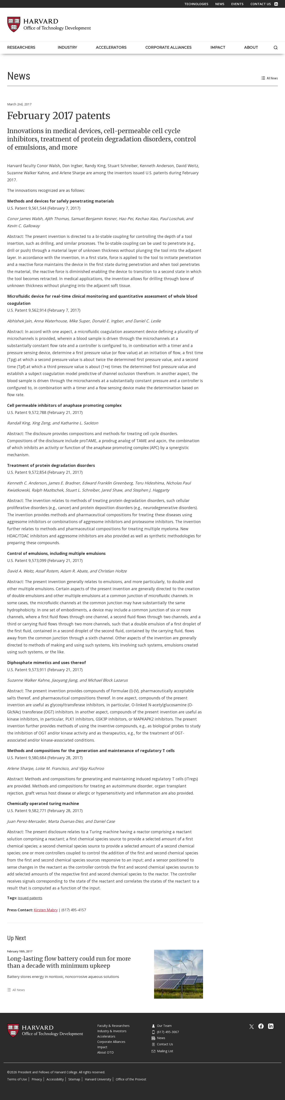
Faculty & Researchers (113, 1026)
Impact (102, 1047)
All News (272, 78)
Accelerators (106, 1036)
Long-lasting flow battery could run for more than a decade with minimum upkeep (69, 962)
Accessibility (55, 1079)
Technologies (196, 4)
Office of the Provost (131, 1079)
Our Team (164, 1026)
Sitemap (74, 1079)
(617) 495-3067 (168, 1032)
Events (237, 4)
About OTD (105, 1052)
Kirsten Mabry (46, 909)
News (219, 4)
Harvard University (98, 1079)
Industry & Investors (111, 1031)
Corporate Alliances (111, 1042)
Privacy (37, 1079)
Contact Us (260, 4)
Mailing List (165, 1051)
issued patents (30, 897)
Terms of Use (17, 1079)
